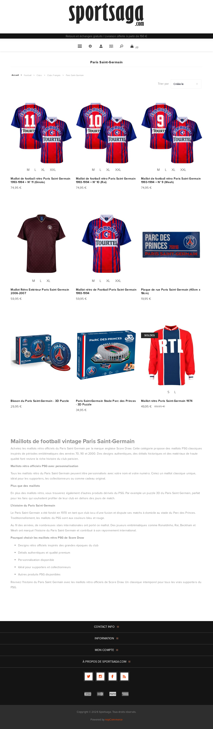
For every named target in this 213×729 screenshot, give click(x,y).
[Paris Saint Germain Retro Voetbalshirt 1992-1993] (106, 244)
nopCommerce (114, 720)
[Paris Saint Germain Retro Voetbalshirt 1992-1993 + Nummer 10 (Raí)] (106, 133)
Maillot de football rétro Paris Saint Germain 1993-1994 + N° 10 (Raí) (106, 180)
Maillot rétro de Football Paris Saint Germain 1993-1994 (106, 291)
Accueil (15, 75)
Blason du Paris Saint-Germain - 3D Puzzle (40, 401)
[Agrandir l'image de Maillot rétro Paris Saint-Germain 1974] (171, 355)
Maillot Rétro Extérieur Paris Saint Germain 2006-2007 (40, 291)
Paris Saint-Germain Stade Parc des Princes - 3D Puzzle (106, 402)
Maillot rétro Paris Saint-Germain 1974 (166, 401)
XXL (53, 169)
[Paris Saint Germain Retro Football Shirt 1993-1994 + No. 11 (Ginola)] (41, 133)
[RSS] (124, 676)
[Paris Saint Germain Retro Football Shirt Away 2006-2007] (41, 244)
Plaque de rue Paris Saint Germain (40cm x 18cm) (170, 291)
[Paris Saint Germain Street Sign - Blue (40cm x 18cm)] (171, 244)
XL (43, 169)
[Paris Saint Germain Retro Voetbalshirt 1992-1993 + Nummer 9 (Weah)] (171, 133)
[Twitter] (89, 676)
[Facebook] (112, 676)
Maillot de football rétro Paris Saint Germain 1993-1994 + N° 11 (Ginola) (41, 180)
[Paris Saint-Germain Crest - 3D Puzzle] (41, 355)
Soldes (149, 335)
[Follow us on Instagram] (100, 676)
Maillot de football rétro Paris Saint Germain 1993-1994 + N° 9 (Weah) (171, 180)
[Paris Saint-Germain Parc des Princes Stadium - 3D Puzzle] (106, 355)
